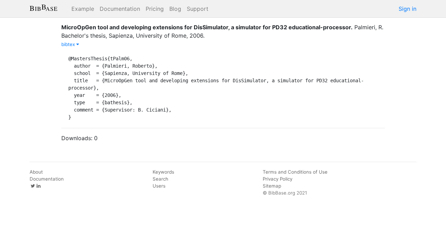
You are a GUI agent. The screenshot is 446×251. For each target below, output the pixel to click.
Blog (175, 8)
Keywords (163, 172)
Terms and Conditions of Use (295, 172)
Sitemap (272, 186)
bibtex (68, 44)
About (36, 172)
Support (197, 8)
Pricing (155, 8)
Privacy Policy (277, 179)
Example (82, 8)
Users (159, 186)
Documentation (120, 8)
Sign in (407, 8)
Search (160, 179)
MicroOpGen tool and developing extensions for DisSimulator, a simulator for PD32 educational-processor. (207, 27)
